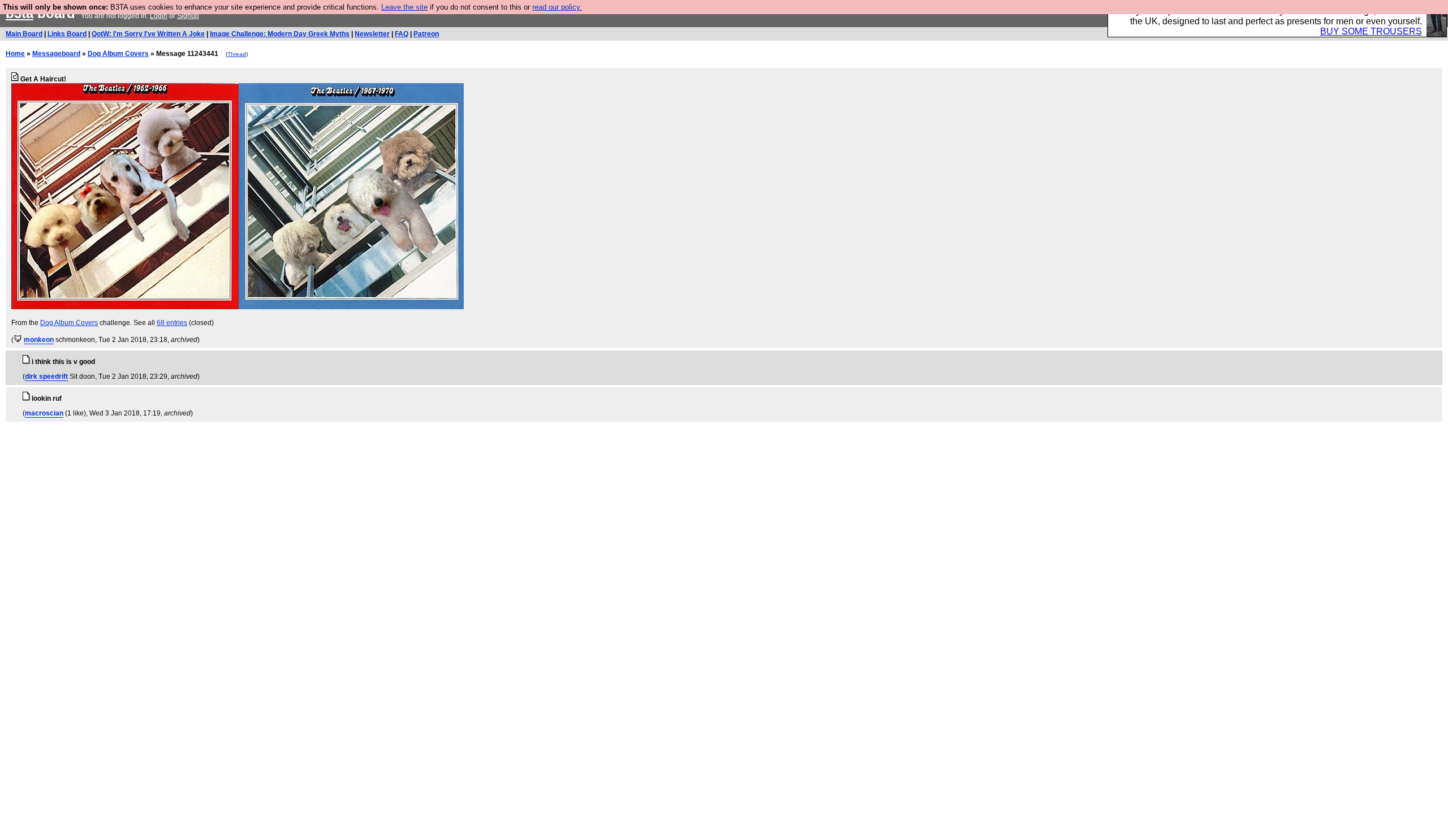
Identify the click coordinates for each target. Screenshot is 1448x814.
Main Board (24, 34)
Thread (236, 54)
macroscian (44, 413)
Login (158, 16)
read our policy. (557, 7)
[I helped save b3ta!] (18, 340)
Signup (188, 16)
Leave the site (404, 7)
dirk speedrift (46, 376)
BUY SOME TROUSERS (1371, 31)
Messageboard (56, 54)
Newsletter (372, 34)
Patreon (426, 34)
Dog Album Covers (118, 54)
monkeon (39, 340)
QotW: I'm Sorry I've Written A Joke (148, 34)
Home (15, 54)
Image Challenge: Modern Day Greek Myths (280, 34)
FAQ (401, 34)
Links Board (67, 34)
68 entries (172, 323)
